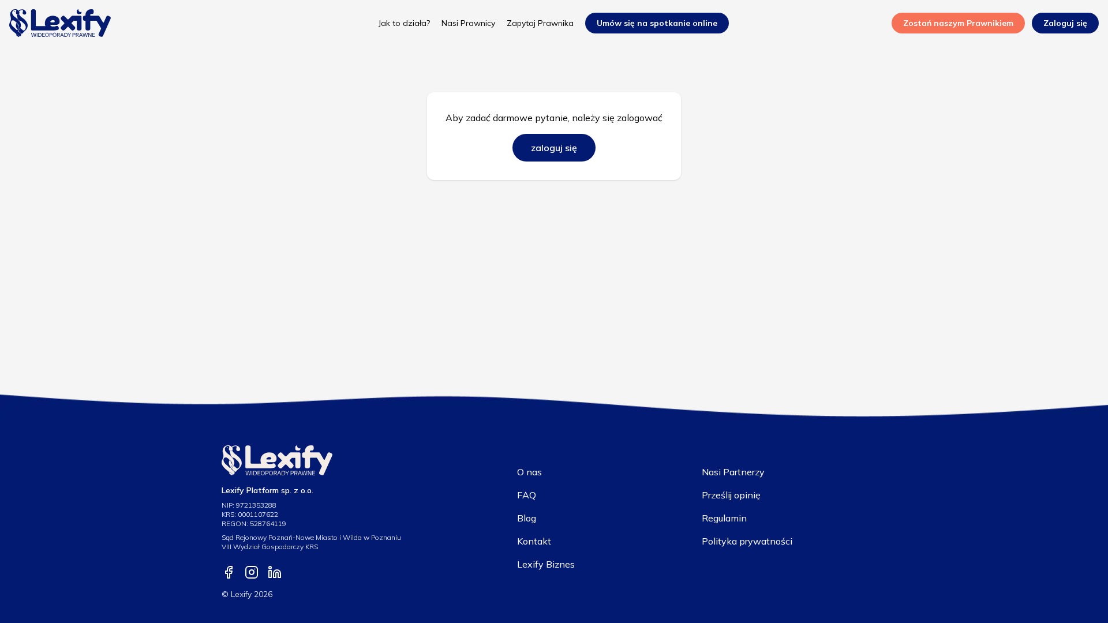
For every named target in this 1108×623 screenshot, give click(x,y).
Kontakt (534, 541)
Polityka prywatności (747, 541)
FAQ (526, 495)
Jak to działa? (404, 23)
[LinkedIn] (275, 572)
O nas (529, 472)
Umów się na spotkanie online (657, 23)
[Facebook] (228, 572)
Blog (526, 518)
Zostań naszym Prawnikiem (958, 23)
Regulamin (724, 518)
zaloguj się (554, 147)
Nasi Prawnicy (468, 23)
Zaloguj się (1065, 23)
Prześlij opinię (731, 495)
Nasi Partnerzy (733, 472)
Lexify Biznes (546, 564)
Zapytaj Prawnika (540, 23)
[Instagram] (252, 572)
